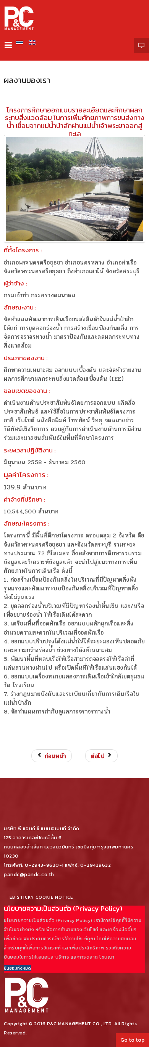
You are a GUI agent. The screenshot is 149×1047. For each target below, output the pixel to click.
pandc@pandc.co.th (29, 874)
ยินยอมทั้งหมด (17, 968)
